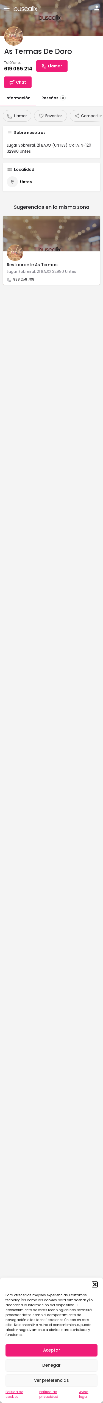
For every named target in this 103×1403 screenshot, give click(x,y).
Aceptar (51, 1350)
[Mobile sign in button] (96, 8)
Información (17, 98)
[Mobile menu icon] (6, 8)
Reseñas (52, 98)
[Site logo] (26, 8)
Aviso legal (83, 1394)
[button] (95, 1284)
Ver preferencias (51, 1380)
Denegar (51, 1365)
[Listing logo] (13, 36)
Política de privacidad (48, 1394)
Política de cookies (14, 1394)
